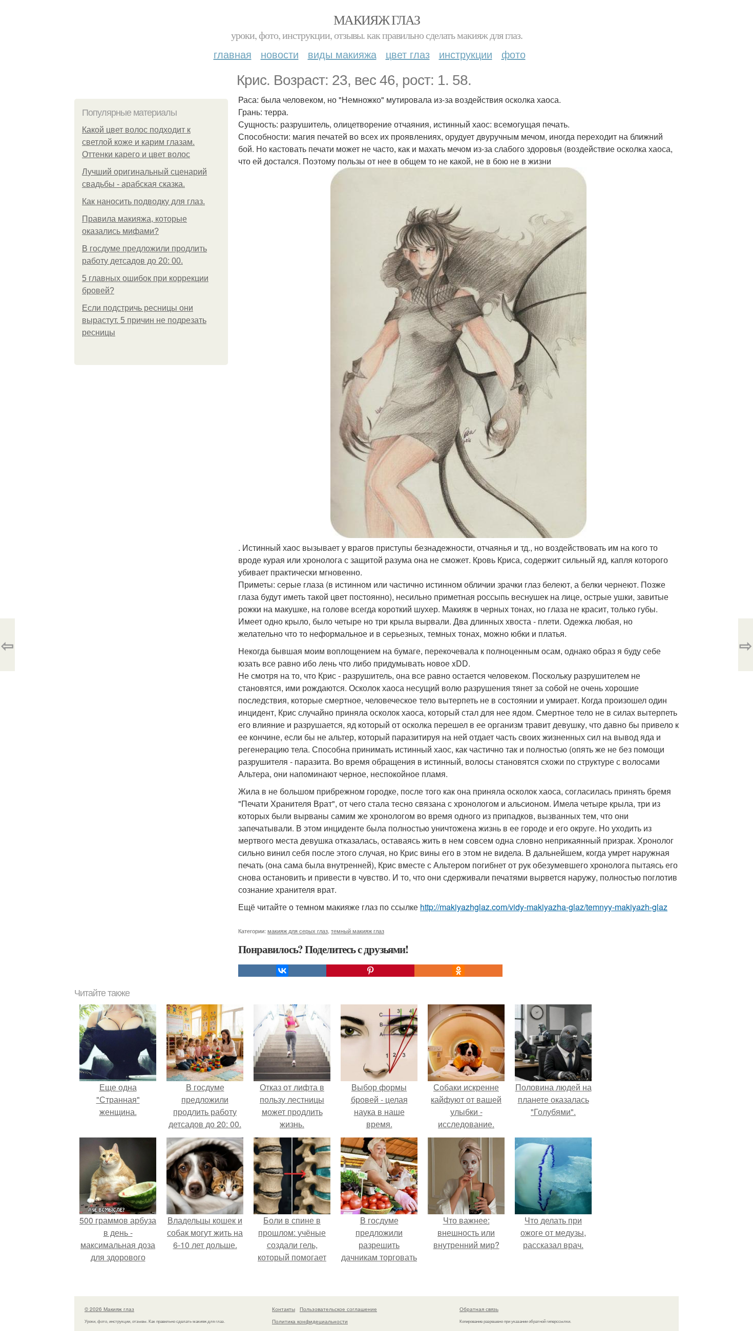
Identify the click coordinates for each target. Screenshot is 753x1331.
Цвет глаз (408, 54)
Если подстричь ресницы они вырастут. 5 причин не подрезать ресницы (144, 320)
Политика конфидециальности (310, 1321)
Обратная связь (478, 1309)
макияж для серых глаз (297, 931)
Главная (233, 54)
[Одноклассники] (458, 970)
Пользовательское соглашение (338, 1309)
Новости (280, 54)
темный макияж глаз (357, 931)
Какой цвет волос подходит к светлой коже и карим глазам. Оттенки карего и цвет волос (138, 142)
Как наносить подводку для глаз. (143, 201)
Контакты (283, 1309)
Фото (513, 54)
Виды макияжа (342, 54)
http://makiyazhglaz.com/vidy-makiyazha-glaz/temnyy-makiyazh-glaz (543, 907)
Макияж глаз (376, 19)
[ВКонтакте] (282, 970)
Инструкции (465, 54)
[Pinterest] (370, 970)
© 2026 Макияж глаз (109, 1309)
